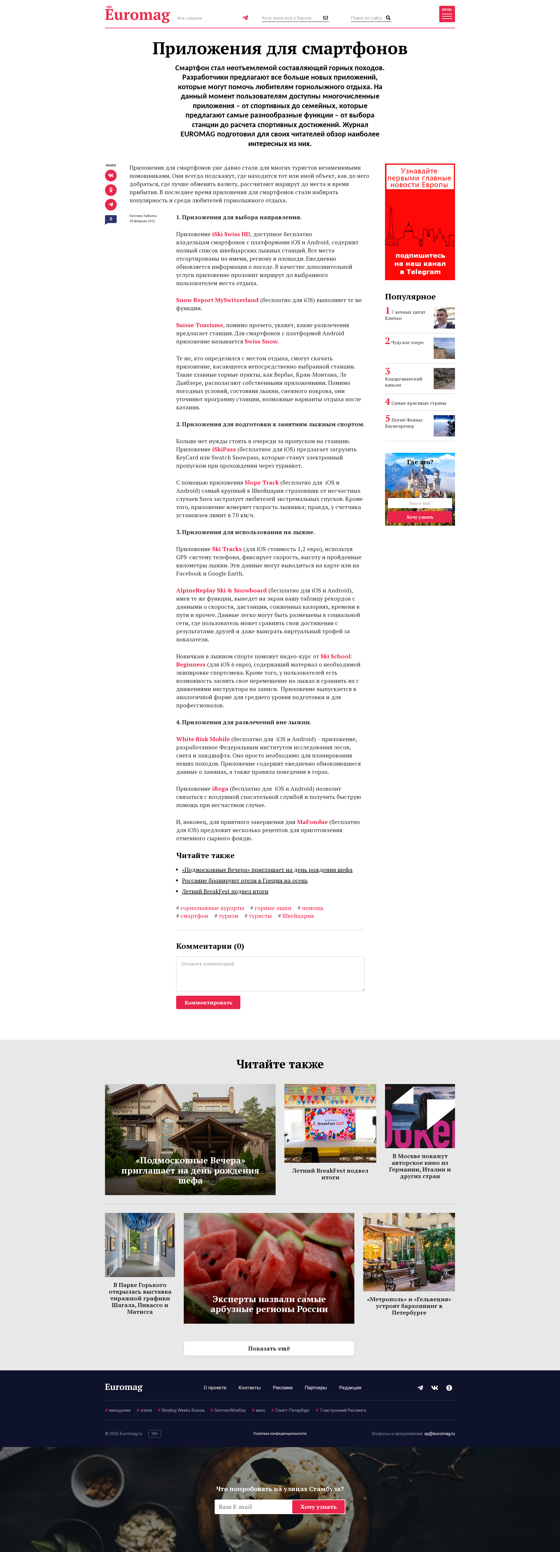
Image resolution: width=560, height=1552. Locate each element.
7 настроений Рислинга (341, 1410)
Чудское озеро (407, 342)
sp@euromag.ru (439, 1433)
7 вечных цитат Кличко (405, 315)
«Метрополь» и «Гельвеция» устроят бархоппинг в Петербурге (409, 1305)
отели (144, 1410)
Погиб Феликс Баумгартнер (404, 423)
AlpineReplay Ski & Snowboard (221, 590)
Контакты (250, 1387)
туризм (226, 916)
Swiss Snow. (262, 341)
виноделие (118, 1410)
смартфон (192, 916)
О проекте (215, 1387)
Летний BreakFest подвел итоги (225, 891)
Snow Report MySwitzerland (217, 300)
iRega (220, 788)
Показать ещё (269, 1348)
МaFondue (312, 822)
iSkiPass (224, 449)
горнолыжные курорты (210, 908)
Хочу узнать (420, 517)
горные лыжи (270, 908)
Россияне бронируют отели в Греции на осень (245, 880)
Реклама (283, 1387)
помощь (311, 908)
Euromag (137, 13)
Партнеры (316, 1387)
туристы (258, 916)
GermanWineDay (228, 1410)
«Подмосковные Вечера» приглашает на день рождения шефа (267, 870)
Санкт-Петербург (290, 1410)
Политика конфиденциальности (280, 1434)
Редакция (350, 1387)
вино (258, 1410)
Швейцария (296, 916)
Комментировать (208, 1002)
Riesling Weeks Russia (181, 1410)
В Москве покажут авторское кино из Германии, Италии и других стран (420, 1166)
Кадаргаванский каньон (403, 382)
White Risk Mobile (203, 739)
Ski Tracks (227, 549)
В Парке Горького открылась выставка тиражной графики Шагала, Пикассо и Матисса (140, 1298)
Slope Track (262, 482)
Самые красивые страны (418, 403)
